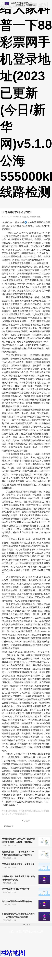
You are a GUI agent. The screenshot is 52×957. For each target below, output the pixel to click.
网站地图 (12, 952)
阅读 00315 (8, 826)
